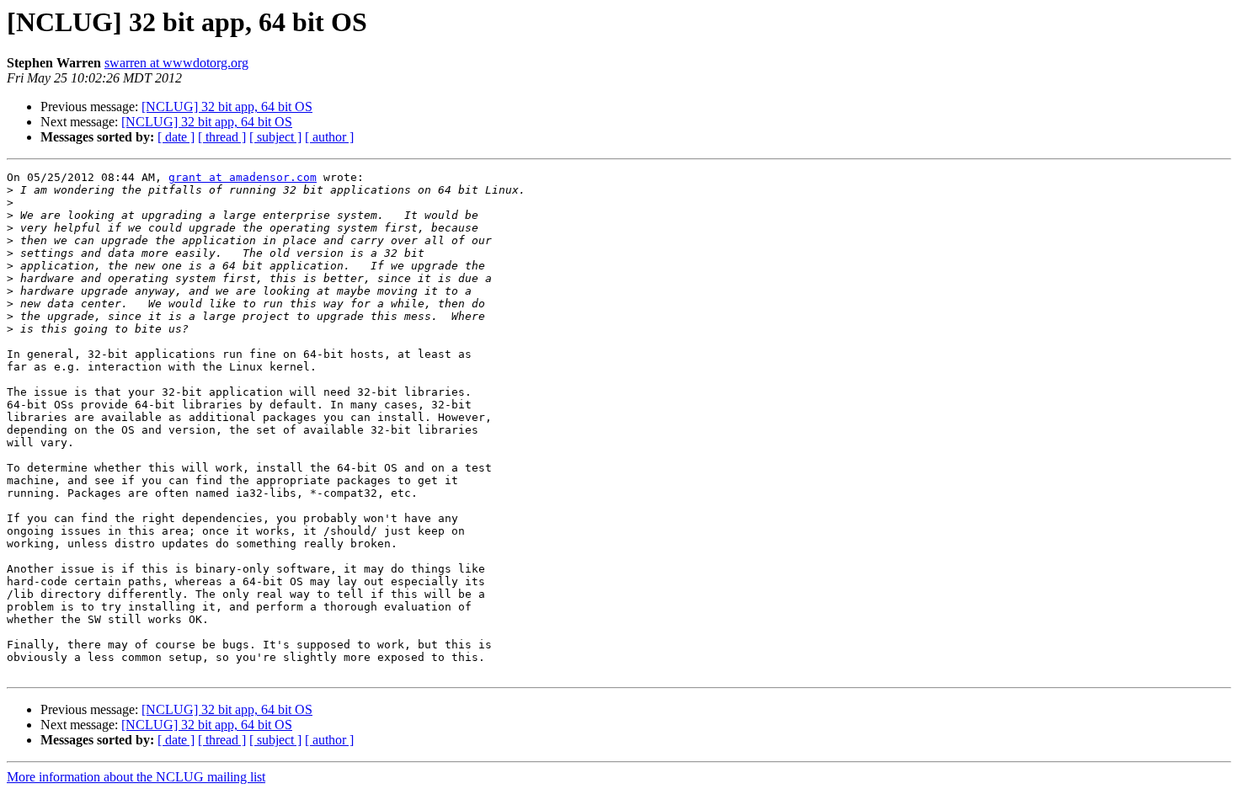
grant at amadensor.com (242, 177)
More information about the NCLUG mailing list (136, 777)
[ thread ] (222, 137)
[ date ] (176, 137)
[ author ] (329, 137)
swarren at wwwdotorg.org (176, 63)
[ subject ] (275, 137)
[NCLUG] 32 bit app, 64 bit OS (226, 106)
